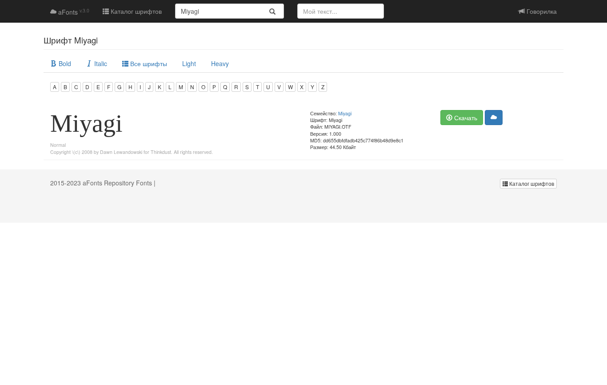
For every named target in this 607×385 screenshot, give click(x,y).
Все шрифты (147, 63)
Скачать (464, 117)
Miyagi (344, 113)
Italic (99, 63)
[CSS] (494, 117)
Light (189, 63)
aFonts (72, 12)
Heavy (220, 63)
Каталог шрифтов (135, 11)
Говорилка (541, 11)
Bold (64, 63)
